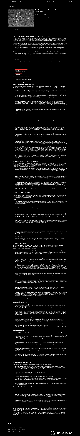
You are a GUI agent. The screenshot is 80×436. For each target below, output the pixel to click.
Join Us (70, 1)
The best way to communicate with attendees (23, 79)
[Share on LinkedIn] (16, 29)
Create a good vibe (18, 74)
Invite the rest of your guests (20, 71)
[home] (12, 1)
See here (50, 301)
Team (23, 1)
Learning (64, 1)
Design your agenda (18, 72)
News (25, 1)
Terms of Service (21, 429)
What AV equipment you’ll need (20, 80)
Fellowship (60, 1)
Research (55, 1)
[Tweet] (12, 29)
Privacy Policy (21, 431)
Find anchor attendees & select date (21, 68)
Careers (9, 431)
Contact (9, 429)
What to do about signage (19, 82)
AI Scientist (49, 1)
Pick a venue (17, 70)
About (20, 1)
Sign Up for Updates (62, 427)
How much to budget (18, 78)
